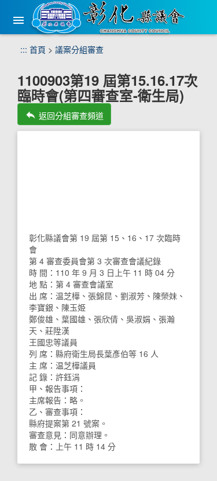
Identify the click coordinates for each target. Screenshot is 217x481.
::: (23, 49)
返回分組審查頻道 (64, 115)
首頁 (38, 49)
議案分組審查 (79, 49)
